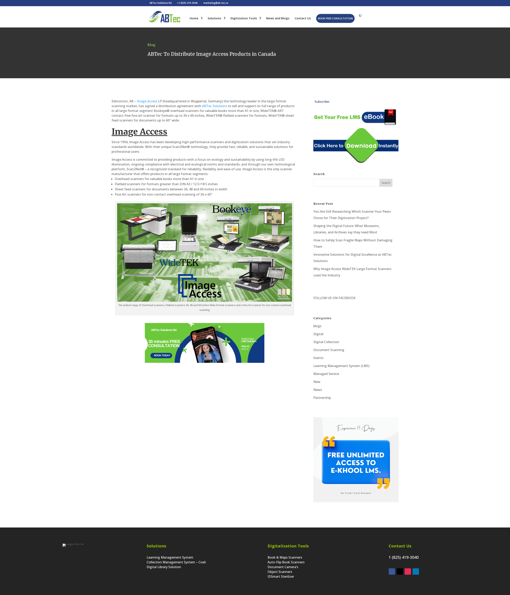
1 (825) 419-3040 (404, 557)
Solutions (214, 18)
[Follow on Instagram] (365, 102)
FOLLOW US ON (325, 298)
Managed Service (326, 374)
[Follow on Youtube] (373, 102)
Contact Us (303, 18)
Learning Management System (170, 557)
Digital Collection (326, 342)
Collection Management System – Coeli (176, 562)
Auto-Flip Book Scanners (286, 562)
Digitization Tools (243, 18)
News (317, 390)
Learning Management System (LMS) (341, 366)
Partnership (322, 397)
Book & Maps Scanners (285, 557)
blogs (317, 326)
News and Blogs (277, 18)
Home (194, 18)
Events (318, 358)
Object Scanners (280, 572)
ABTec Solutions (214, 106)
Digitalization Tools (288, 546)
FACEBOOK (346, 298)
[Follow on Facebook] (357, 102)
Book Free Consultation (335, 18)
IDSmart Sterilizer (281, 576)
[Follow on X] (349, 102)
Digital (318, 334)
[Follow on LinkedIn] (341, 102)
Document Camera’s (283, 567)
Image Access (147, 101)
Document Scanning (328, 350)
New (316, 382)
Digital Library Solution (164, 567)
